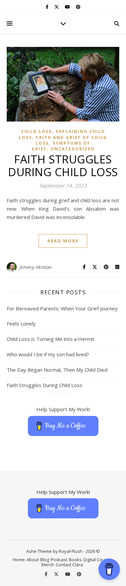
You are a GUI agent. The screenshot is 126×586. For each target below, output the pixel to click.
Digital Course (97, 560)
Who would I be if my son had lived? (48, 354)
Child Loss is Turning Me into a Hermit (50, 339)
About (33, 560)
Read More (63, 241)
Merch (47, 565)
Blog (44, 560)
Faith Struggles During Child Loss (63, 165)
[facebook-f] (47, 7)
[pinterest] (78, 7)
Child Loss (36, 131)
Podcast (59, 560)
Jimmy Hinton (35, 267)
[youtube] (68, 7)
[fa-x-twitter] (57, 7)
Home (19, 560)
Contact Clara (69, 565)
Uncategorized (73, 149)
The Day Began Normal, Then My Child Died (57, 369)
